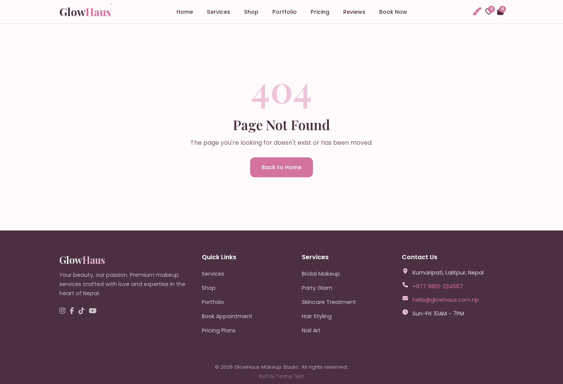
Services (218, 12)
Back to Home (281, 167)
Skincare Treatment (329, 302)
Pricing (320, 12)
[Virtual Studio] (476, 11)
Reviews (354, 12)
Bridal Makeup (321, 274)
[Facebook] (72, 311)
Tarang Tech (290, 376)
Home (185, 12)
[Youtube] (93, 311)
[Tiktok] (81, 311)
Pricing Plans (219, 330)
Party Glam (317, 288)
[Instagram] (62, 311)
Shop (251, 12)
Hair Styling (317, 316)
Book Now (393, 12)
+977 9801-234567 (437, 286)
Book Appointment (227, 316)
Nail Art (311, 330)
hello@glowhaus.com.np (445, 300)
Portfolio (284, 12)
